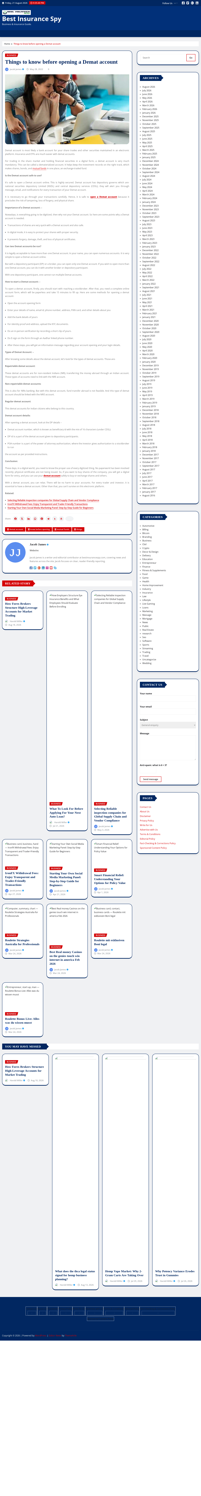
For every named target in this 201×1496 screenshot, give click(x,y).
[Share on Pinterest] (41, 518)
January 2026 (149, 112)
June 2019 (147, 387)
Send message (150, 779)
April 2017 (147, 480)
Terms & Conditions (150, 834)
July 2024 (146, 179)
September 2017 (150, 465)
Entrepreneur (149, 562)
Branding (147, 536)
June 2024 (147, 183)
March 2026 (148, 105)
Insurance (147, 592)
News (145, 622)
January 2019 (149, 406)
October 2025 (149, 123)
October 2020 (149, 328)
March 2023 (148, 239)
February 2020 (149, 357)
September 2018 (150, 421)
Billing (145, 529)
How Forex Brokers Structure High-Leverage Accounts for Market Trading (24, 1070)
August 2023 (148, 220)
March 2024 (148, 194)
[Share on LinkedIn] (28, 518)
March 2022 (148, 279)
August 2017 (148, 469)
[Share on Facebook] (15, 518)
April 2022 (147, 276)
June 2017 (147, 476)
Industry (146, 588)
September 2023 (150, 216)
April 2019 (147, 395)
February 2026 (149, 109)
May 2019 (147, 391)
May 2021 (147, 302)
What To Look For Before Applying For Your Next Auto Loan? (66, 812)
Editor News (55, 1335)
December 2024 (150, 161)
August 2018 (148, 424)
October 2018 (149, 417)
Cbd (144, 544)
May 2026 (147, 97)
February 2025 (149, 153)
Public (145, 626)
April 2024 (147, 190)
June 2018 (147, 432)
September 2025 (150, 127)
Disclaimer (145, 816)
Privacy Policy (147, 820)
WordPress (40, 1335)
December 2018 (150, 410)
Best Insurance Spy (31, 18)
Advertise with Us (149, 829)
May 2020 (147, 346)
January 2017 (149, 491)
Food (145, 574)
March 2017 (148, 484)
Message (144, 733)
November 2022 (150, 253)
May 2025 (147, 142)
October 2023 (149, 213)
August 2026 (148, 86)
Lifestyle (146, 600)
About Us (144, 811)
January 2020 (149, 361)
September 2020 (150, 332)
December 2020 (150, 320)
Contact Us (145, 806)
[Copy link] (69, 518)
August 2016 (148, 495)
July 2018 (146, 428)
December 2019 (150, 365)
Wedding (147, 663)
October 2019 (149, 372)
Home (7, 43)
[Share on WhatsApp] (35, 518)
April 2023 (147, 235)
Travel (145, 655)
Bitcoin (145, 533)
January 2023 (149, 246)
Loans (145, 607)
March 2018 (148, 443)
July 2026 (146, 90)
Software (147, 640)
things (79, 529)
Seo (144, 637)
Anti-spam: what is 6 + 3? (153, 765)
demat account (16, 529)
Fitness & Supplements (154, 570)
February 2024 (149, 198)
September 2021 (150, 287)
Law (144, 596)
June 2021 (147, 298)
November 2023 (150, 209)
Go (190, 57)
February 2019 (149, 402)
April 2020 (147, 350)
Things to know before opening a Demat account (37, 43)
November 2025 (150, 120)
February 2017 (149, 488)
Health (145, 581)
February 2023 (149, 242)
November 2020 (150, 324)
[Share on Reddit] (48, 518)
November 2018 (150, 413)
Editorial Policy (147, 838)
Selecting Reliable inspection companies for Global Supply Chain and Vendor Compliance (53, 500)
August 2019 (148, 380)
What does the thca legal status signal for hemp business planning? (75, 1275)
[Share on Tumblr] (54, 518)
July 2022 (146, 268)
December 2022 (150, 250)
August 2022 (148, 265)
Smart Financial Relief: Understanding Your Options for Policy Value (110, 879)
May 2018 (147, 436)
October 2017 (149, 462)
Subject (144, 719)
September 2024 (150, 172)
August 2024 (148, 175)
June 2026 (147, 94)
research (147, 633)
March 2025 (148, 149)
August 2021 (148, 291)
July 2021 (146, 294)
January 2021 (149, 317)
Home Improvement (152, 585)
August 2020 (148, 335)
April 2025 (147, 146)
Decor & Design (150, 551)
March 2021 (148, 309)
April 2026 (147, 101)
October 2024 (149, 168)
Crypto (145, 548)
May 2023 (147, 231)
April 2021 (147, 306)
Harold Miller (16, 621)
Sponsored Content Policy (153, 847)
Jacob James (15, 69)
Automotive (148, 525)
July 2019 (146, 384)
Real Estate (148, 629)
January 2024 (149, 202)
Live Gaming (148, 603)
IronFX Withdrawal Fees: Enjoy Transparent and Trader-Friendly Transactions (48, 504)
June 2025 (147, 138)
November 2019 (150, 369)
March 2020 (148, 354)
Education (147, 559)
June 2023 (147, 227)
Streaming (147, 648)
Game (145, 577)
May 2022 (147, 272)
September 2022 (150, 261)
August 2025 (148, 131)
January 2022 (149, 283)
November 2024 (150, 164)
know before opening (40, 529)
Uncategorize (149, 659)
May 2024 (147, 187)
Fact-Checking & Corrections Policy (158, 843)
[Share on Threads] (61, 518)
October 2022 (149, 257)
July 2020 (146, 339)
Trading (146, 652)
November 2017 (150, 458)
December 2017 (150, 454)
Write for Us (146, 825)
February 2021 (149, 313)
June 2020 (147, 343)
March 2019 (148, 398)
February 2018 (149, 447)
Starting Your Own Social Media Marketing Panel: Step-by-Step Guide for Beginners (51, 507)
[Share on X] (22, 518)
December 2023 (150, 205)
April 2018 (147, 439)
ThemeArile (71, 1335)
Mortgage (147, 618)
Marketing (147, 611)
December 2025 (150, 116)
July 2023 (146, 224)
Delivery (146, 555)
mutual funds (63, 529)
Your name (146, 693)
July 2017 (146, 473)
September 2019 (150, 376)
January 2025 (149, 157)
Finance (146, 566)
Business (147, 540)
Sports (145, 644)
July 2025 (146, 135)
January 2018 (149, 450)
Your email (146, 706)
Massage (146, 614)
